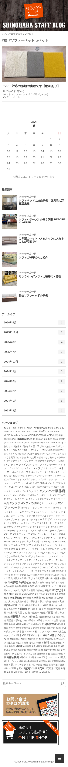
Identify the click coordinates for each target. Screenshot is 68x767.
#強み (25, 616)
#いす (61, 442)
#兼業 (24, 586)
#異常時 (22, 650)
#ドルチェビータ (48, 523)
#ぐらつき (12, 450)
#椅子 (46, 635)
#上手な (42, 571)
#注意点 (11, 642)
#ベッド (48, 534)
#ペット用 (56, 538)
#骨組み (46, 672)
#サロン (11, 491)
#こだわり (36, 450)
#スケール (12, 499)
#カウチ (26, 471)
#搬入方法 (27, 624)
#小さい (56, 605)
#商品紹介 (16, 597)
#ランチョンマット (45, 560)
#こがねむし (24, 450)
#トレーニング (31, 523)
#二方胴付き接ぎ (35, 575)
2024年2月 (33, 392)
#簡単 (60, 653)
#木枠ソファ (37, 631)
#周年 (7, 598)
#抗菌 (55, 620)
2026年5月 (33, 324)
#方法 (59, 628)
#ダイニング (26, 512)
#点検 (38, 642)
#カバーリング (20, 476)
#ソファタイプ (49, 503)
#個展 (35, 582)
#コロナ (30, 483)
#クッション (33, 479)
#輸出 (39, 664)
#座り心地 (24, 612)
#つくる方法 (57, 453)
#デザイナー (35, 519)
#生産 (57, 646)
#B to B (52, 428)
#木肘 (48, 631)
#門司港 (50, 668)
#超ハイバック (17, 664)
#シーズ (17, 495)
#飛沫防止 (19, 672)
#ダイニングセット (43, 512)
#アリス (42, 461)
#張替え (15, 616)
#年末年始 (12, 612)
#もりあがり (50, 457)
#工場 (31, 608)
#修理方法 (25, 582)
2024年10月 (33, 363)
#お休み (18, 446)
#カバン (8, 476)
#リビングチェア (35, 563)
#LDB (57, 431)
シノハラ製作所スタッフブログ (18, 34)
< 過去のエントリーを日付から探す (34, 176)
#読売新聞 (53, 661)
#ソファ (15, 503)
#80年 (30, 428)
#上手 (34, 571)
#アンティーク (12, 464)
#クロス (58, 479)
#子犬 (41, 601)
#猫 (4, 40)
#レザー (49, 563)
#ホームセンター (48, 541)
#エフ (30, 468)
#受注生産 (40, 594)
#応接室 (56, 616)
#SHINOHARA (21, 438)
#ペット (42, 40)
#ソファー (27, 508)
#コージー (47, 487)
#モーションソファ (46, 556)
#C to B (13, 431)
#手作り (32, 620)
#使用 (57, 578)
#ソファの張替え (31, 503)
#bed (6, 431)
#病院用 (38, 649)
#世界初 (60, 571)
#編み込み (36, 657)
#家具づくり (17, 605)
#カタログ (50, 472)
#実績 (61, 601)
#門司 (41, 668)
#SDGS (8, 439)
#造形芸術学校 (50, 664)
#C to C (22, 431)
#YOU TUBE (50, 442)
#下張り (51, 571)
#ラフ (32, 560)
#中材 (16, 575)
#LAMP (49, 431)
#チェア (58, 512)
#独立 (39, 646)
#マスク (16, 548)
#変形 (45, 598)
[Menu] (59, 758)
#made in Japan (19, 435)
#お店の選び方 (36, 446)
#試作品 (43, 661)
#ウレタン (21, 468)
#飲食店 (36, 672)
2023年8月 (33, 412)
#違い (7, 668)
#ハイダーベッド (41, 527)
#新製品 (51, 628)
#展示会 (22, 608)
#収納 (31, 594)
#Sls (32, 439)
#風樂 (10, 672)
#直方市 (48, 650)
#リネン (11, 563)
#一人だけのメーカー (20, 571)
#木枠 (28, 631)
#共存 (18, 586)
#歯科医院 (33, 639)
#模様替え (15, 639)
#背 (21, 661)
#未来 (54, 631)
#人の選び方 (57, 575)
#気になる (50, 639)
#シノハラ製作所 (52, 491)
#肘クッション (11, 661)
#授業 (19, 624)
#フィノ (26, 530)
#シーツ (26, 495)
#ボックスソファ (24, 545)
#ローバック (31, 567)
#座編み (35, 612)
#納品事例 (13, 657)
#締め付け (25, 657)
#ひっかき (21, 457)
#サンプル (21, 491)
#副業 (23, 590)
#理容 (50, 646)
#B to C (60, 428)
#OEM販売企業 (55, 435)
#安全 (54, 601)
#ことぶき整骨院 (51, 450)
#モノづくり (52, 552)
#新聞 (43, 628)
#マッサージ (28, 549)
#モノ (42, 552)
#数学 (12, 628)
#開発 (57, 668)
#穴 (30, 653)
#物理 (12, 646)
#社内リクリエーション (16, 653)
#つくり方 (45, 453)
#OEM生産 (41, 435)
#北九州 (57, 590)
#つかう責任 (33, 453)
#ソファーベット (22, 40)
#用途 (14, 650)
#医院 (25, 594)
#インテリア (35, 465)
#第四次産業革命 (41, 653)
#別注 (38, 586)
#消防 (32, 642)
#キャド (53, 476)
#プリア (8, 534)
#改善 (60, 624)
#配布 (27, 668)
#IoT (42, 431)
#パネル (55, 527)
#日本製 (20, 631)
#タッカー (14, 512)
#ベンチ (8, 537)
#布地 (50, 609)
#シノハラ (33, 491)
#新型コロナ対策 (30, 628)
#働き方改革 (51, 582)
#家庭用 (47, 605)
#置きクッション (50, 657)
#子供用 (33, 601)
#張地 (7, 616)
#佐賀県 (40, 578)
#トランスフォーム (13, 523)
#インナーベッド (53, 464)
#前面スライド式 (51, 586)
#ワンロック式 (45, 567)
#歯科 (24, 639)
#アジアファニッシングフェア (22, 461)
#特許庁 (27, 646)
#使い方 (49, 578)
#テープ (51, 515)
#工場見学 (41, 609)
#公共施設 (9, 586)
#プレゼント (37, 534)
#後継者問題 (45, 616)
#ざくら (13, 453)
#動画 (48, 590)
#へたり (31, 457)
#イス (25, 464)
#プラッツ (60, 530)
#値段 (41, 582)
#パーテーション (12, 530)
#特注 (19, 646)
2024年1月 (33, 402)
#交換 (48, 575)
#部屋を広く (16, 668)
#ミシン (28, 552)
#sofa (56, 439)
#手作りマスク (44, 620)
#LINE (7, 435)
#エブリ (38, 468)
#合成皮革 (60, 594)
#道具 (61, 664)
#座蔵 (43, 612)
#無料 (45, 642)
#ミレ (36, 552)
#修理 (14, 582)
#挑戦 (12, 624)
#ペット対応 (30, 538)
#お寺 (25, 446)
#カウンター (38, 472)
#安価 (48, 601)
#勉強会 (40, 590)
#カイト (16, 472)
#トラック (61, 519)
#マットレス (41, 549)
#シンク (8, 495)
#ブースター (48, 530)
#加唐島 (31, 590)
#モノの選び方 (27, 556)
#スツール (23, 499)
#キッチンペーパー (38, 476)
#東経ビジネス (34, 635)
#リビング (21, 563)
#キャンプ (21, 479)
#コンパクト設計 (33, 487)
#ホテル (22, 541)
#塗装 (37, 597)
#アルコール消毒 (55, 461)
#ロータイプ (17, 567)
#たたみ (22, 453)
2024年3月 (33, 382)
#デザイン (49, 519)
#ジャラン (35, 495)
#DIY (29, 431)
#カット (60, 472)
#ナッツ (11, 526)
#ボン (37, 545)
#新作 (19, 628)
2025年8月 (33, 343)
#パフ (62, 527)
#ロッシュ (59, 563)
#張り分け (59, 612)
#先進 (61, 582)
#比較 (42, 639)
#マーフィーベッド (13, 552)
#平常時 (57, 609)
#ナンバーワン (24, 527)
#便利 (7, 582)
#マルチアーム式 (57, 549)
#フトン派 (36, 530)
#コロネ (40, 483)
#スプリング (46, 499)
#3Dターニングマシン (15, 428)
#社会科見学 (59, 650)
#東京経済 (21, 635)
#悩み (10, 620)
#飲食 (28, 672)
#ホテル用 (33, 541)
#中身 (23, 575)
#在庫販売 (28, 598)
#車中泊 (31, 664)
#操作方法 (51, 624)
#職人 (63, 657)
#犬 (34, 646)
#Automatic (40, 427)
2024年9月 (33, 373)
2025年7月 (33, 353)
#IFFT (35, 431)
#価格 (63, 578)
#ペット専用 (44, 538)
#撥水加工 (38, 624)
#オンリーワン (51, 468)
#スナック (34, 499)
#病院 (30, 650)
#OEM (31, 435)
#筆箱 (54, 653)
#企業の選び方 (27, 578)
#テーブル (41, 515)
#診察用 (34, 661)
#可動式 (50, 594)
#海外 (25, 642)
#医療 (18, 594)
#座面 (49, 612)
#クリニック (46, 479)
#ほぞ (40, 457)
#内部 (31, 586)
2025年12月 (33, 334)
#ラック (24, 560)
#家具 (7, 605)
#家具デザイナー (33, 605)
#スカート (47, 495)
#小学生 (13, 609)
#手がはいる (20, 620)
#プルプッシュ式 (21, 534)
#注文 (19, 642)
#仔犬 (16, 578)
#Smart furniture (44, 439)
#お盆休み (50, 446)
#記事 (27, 661)
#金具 (34, 668)
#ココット (20, 483)
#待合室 (33, 616)
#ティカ (31, 515)
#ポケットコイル (49, 545)
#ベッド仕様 (59, 534)
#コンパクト (16, 486)
